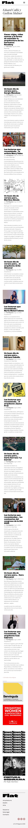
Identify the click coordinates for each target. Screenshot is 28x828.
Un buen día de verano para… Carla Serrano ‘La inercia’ (13, 457)
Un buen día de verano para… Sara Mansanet (14, 575)
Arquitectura (7, 96)
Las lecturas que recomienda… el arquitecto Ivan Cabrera (12, 635)
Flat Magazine (9, 95)
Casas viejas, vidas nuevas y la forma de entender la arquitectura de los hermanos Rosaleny (14, 40)
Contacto (6, 814)
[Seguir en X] (21, 819)
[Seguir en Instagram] (24, 819)
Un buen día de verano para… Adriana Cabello (12, 355)
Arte (5, 463)
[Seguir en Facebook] (19, 819)
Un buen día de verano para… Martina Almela (11, 198)
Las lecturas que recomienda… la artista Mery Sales (13, 151)
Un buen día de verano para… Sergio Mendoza (12, 91)
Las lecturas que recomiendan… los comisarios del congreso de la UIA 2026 (13, 519)
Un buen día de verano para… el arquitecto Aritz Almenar (12, 265)
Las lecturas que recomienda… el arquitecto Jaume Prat (13, 403)
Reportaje (6, 48)
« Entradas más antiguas (9, 677)
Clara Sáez (9, 46)
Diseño (5, 803)
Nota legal (6, 812)
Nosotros (6, 810)
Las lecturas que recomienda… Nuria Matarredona (14, 309)
